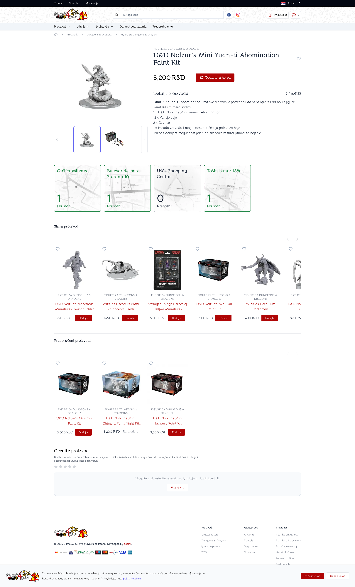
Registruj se (251, 546)
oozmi (127, 543)
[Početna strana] (56, 34)
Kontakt (74, 3)
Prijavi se (249, 552)
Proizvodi (72, 34)
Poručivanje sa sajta (287, 546)
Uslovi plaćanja (285, 552)
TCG (204, 552)
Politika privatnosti (287, 534)
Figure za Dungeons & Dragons (139, 34)
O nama (58, 3)
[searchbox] (168, 15)
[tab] (87, 140)
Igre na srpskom (210, 546)
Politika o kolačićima (288, 540)
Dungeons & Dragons (99, 34)
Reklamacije (283, 564)
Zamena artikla (285, 558)
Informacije (91, 3)
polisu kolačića (132, 578)
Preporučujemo (162, 26)
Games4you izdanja (133, 26)
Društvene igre (209, 534)
